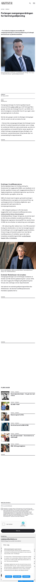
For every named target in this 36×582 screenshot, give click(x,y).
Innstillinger (26, 576)
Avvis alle (8, 576)
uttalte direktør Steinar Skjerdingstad (12, 214)
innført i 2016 (14, 107)
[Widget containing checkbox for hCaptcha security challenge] (13, 524)
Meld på (18, 530)
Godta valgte (17, 576)
